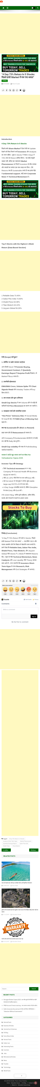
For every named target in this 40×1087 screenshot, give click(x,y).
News (5, 1060)
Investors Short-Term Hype (10, 841)
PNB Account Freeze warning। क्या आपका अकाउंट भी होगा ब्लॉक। (21, 1005)
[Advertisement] (20, 33)
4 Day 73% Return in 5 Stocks (16, 838)
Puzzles (6, 1064)
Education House (16, 914)
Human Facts (7, 1039)
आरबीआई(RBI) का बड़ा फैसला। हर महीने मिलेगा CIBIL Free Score (7, 850)
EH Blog (5, 80)
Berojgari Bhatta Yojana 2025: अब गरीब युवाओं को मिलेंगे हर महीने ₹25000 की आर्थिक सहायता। (20, 1001)
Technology (7, 1067)
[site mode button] (33, 8)
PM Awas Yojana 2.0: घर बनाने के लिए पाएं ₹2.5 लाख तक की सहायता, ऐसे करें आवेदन (34, 850)
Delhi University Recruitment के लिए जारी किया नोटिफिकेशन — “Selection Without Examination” (20, 1010)
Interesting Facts (8, 1046)
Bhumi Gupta (16, 83)
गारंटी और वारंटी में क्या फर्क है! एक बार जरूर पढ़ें (12, 939)
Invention (6, 1050)
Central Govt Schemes (10, 1029)
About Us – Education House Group (21, 1085)
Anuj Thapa (15, 885)
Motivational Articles (10, 1057)
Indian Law (7, 1043)
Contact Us (31, 1083)
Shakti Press (6, 846)
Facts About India (9, 1036)
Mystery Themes (31, 1081)
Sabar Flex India (24, 843)
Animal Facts (7, 1022)
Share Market (16, 846)
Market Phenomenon (25, 841)
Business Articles (9, 1025)
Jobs (5, 1053)
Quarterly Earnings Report (10, 843)
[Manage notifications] (35, 1082)
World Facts (7, 1071)
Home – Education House (13, 1083)
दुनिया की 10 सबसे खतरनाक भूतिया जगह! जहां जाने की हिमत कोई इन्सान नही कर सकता (20, 911)
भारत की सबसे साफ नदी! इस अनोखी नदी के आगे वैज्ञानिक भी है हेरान (17, 883)
